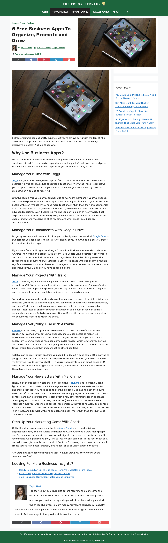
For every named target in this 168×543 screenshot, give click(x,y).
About (116, 12)
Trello (15, 281)
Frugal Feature (80, 12)
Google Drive (99, 236)
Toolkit (44, 12)
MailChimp (74, 382)
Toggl (15, 180)
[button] (127, 12)
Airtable (16, 330)
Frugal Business (60, 12)
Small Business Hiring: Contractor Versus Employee (46, 477)
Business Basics (44, 48)
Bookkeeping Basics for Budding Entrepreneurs (44, 473)
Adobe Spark (65, 428)
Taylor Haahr (26, 48)
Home (15, 23)
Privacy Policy (141, 534)
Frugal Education (100, 12)
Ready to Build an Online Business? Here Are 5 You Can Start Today (55, 470)
